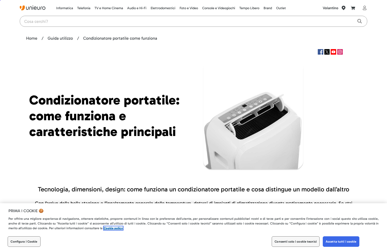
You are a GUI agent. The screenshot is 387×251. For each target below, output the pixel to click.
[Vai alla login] (363, 8)
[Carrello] (353, 8)
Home (31, 38)
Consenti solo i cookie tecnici (296, 241)
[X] (327, 53)
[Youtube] (334, 53)
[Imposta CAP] (343, 8)
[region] (193, 227)
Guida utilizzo (60, 38)
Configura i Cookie (24, 241)
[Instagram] (340, 53)
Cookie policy (113, 228)
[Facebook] (321, 53)
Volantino (330, 8)
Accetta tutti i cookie (341, 241)
